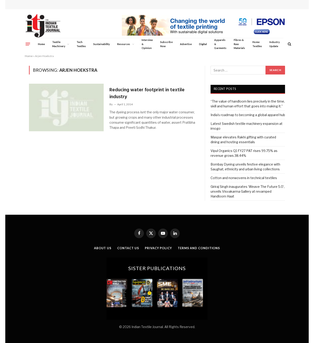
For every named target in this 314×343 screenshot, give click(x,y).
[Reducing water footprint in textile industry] (66, 107)
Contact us (128, 248)
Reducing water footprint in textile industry (147, 93)
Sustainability (101, 44)
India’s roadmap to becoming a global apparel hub (248, 115)
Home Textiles (257, 44)
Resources (123, 44)
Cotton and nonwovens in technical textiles (244, 178)
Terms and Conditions (199, 248)
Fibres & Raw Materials (239, 43)
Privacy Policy (158, 248)
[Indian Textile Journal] (43, 25)
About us (102, 248)
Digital (203, 44)
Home (41, 44)
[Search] (289, 44)
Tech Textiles (81, 44)
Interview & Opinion (147, 43)
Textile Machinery (58, 44)
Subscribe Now (166, 44)
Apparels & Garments (220, 43)
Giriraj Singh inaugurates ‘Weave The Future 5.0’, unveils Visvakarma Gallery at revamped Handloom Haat (248, 191)
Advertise (186, 44)
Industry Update (274, 44)
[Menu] (28, 44)
